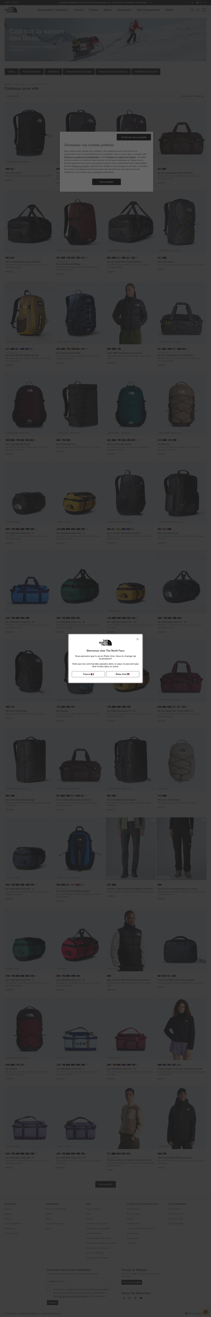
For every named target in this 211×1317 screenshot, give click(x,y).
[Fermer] (137, 639)
